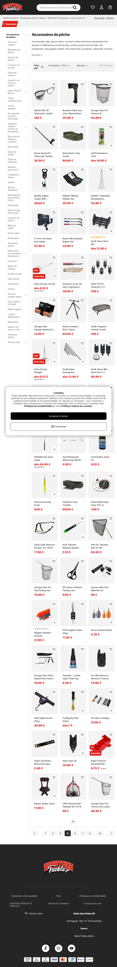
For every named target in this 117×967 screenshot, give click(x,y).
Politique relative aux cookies (76, 406)
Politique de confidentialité (38, 406)
